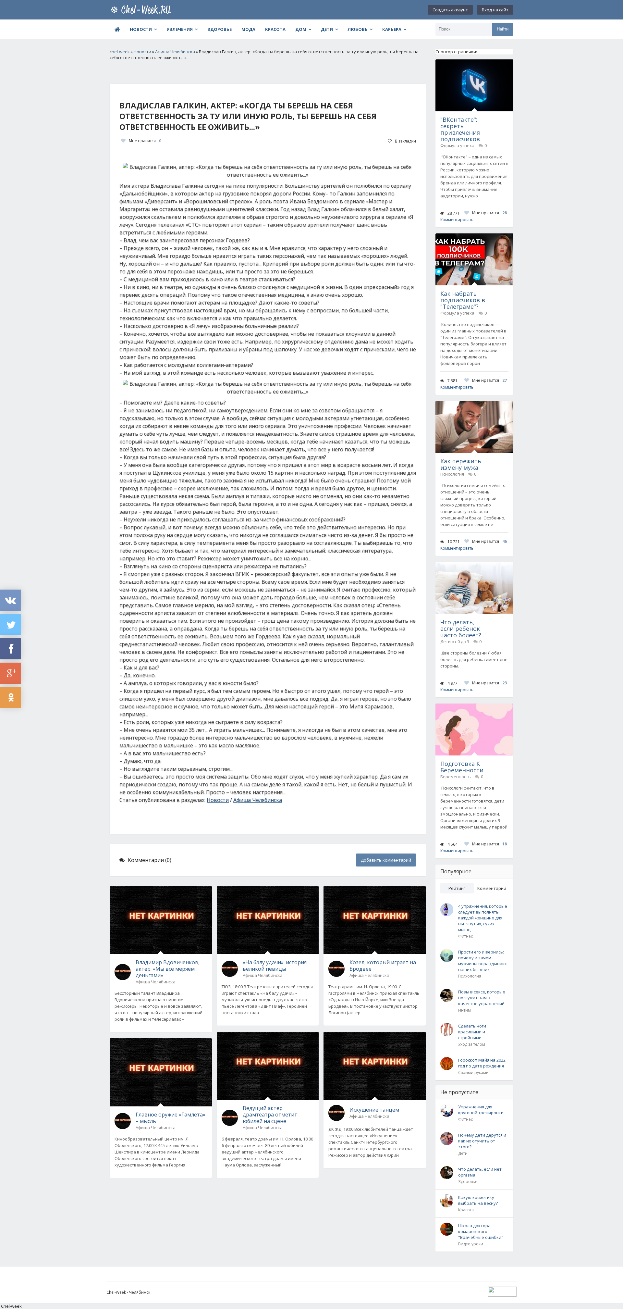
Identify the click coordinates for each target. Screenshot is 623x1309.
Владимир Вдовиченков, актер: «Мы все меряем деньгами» (168, 969)
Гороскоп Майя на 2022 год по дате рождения (482, 1063)
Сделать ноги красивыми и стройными (472, 1032)
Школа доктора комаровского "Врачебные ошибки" (480, 1231)
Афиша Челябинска (257, 800)
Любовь (358, 29)
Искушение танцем (374, 1109)
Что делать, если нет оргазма (480, 1172)
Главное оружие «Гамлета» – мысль (170, 1117)
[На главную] (142, 9)
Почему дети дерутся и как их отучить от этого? (482, 1141)
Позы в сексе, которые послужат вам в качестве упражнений (481, 997)
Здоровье (219, 29)
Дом (300, 29)
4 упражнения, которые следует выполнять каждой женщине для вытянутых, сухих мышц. (482, 917)
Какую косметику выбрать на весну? (478, 1200)
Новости (141, 29)
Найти (502, 29)
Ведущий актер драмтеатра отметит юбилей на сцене (270, 1114)
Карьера (391, 29)
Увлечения (179, 29)
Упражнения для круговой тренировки (481, 1110)
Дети (327, 29)
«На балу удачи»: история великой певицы (275, 965)
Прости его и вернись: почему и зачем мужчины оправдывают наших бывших (483, 960)
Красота (275, 29)
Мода (248, 29)
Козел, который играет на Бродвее (382, 965)
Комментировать (456, 219)
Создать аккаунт (450, 10)
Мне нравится (145, 140)
